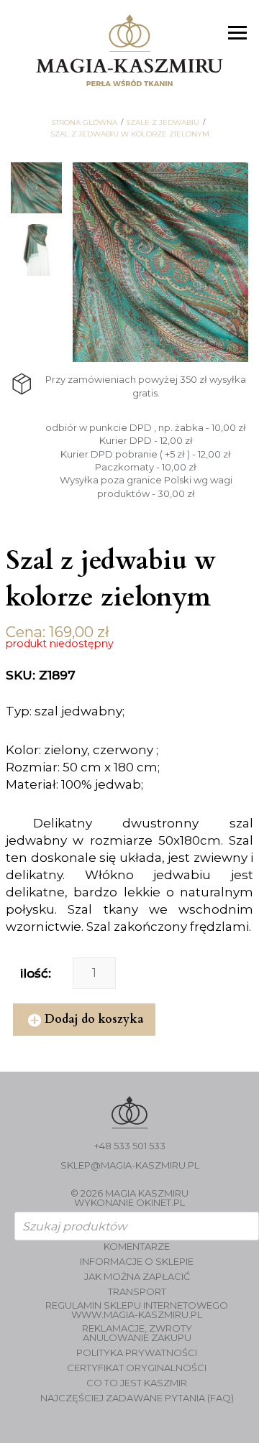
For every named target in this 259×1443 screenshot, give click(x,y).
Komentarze (137, 1246)
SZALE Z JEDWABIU (162, 123)
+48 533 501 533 (129, 1146)
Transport (137, 1291)
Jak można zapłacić (137, 1276)
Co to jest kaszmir (136, 1383)
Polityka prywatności (136, 1353)
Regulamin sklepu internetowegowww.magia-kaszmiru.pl (136, 1310)
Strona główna (84, 123)
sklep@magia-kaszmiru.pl (129, 1165)
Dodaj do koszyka (94, 1019)
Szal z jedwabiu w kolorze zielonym (129, 134)
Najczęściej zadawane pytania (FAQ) (137, 1398)
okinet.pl (160, 1202)
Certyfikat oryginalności (136, 1368)
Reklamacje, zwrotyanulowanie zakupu (137, 1333)
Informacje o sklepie (137, 1261)
